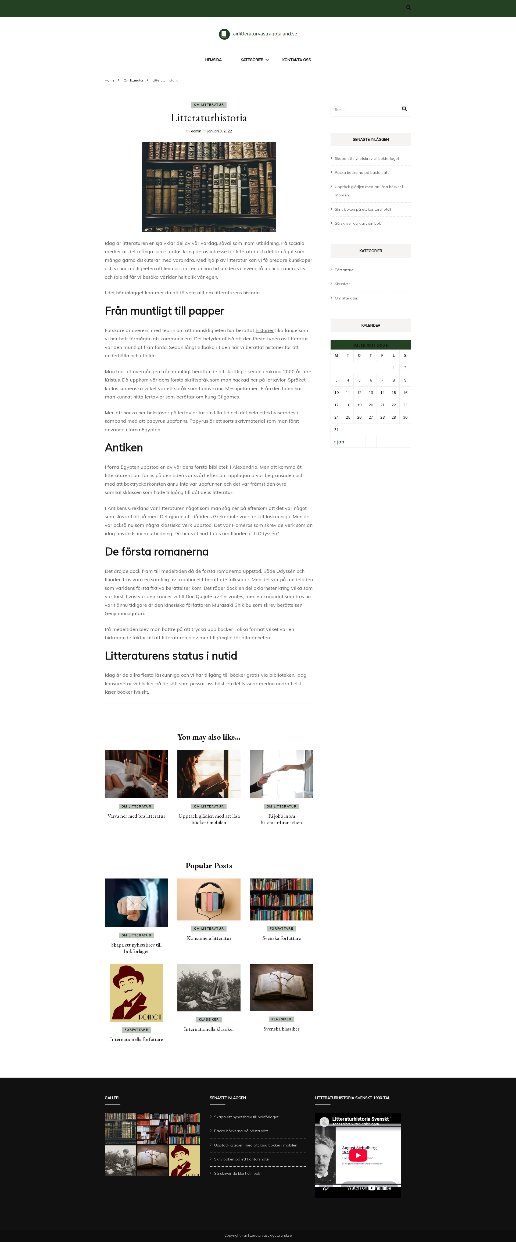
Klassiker (209, 1019)
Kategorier (252, 59)
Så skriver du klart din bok (358, 223)
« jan (339, 442)
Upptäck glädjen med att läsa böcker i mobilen (209, 819)
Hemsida (213, 59)
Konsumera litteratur (209, 937)
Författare (281, 928)
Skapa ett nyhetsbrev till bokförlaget (136, 948)
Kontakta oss (296, 59)
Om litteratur (209, 105)
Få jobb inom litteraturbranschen (281, 819)
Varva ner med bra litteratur (136, 815)
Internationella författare (136, 1039)
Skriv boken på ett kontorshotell (363, 209)
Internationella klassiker (209, 1028)
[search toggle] (408, 7)
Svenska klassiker (281, 1028)
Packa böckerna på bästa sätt (362, 172)
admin (196, 131)
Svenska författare (282, 937)
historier (265, 330)
